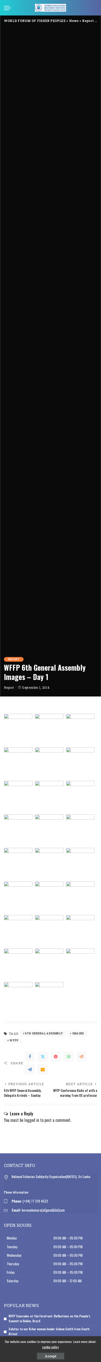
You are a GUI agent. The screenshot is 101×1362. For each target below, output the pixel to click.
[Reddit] (81, 1056)
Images (78, 1033)
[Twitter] (43, 1056)
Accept (50, 1356)
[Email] (43, 1069)
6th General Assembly (44, 1033)
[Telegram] (30, 1069)
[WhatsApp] (68, 1056)
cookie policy (50, 1346)
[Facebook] (30, 1056)
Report (13, 659)
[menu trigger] (9, 7)
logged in (31, 1120)
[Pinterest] (56, 1056)
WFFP (13, 1040)
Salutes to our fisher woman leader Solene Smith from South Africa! (49, 1331)
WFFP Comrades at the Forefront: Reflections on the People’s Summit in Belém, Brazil (49, 1318)
